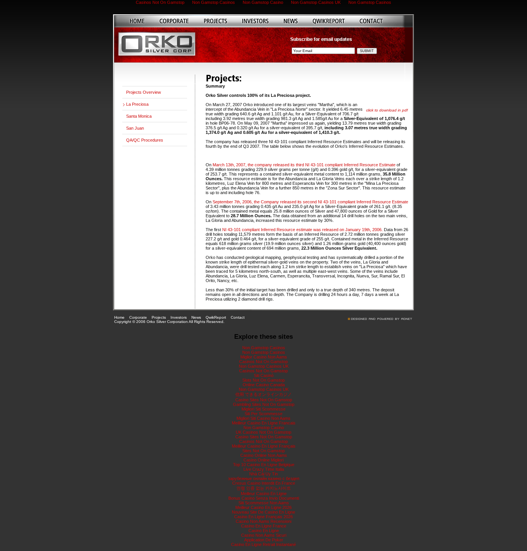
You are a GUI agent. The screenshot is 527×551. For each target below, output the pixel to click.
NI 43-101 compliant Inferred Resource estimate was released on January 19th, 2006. (303, 229)
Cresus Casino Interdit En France (263, 483)
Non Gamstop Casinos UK (264, 366)
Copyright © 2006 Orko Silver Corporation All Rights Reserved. (169, 321)
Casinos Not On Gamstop (263, 361)
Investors (179, 317)
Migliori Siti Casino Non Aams (263, 418)
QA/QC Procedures (144, 140)
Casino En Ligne (263, 530)
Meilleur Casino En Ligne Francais (264, 423)
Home (119, 317)
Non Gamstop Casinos (263, 347)
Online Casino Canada (264, 384)
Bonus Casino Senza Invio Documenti (263, 498)
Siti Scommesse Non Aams (263, 502)
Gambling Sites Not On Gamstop (263, 404)
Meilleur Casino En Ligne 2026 (263, 507)
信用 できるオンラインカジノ (263, 394)
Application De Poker (263, 539)
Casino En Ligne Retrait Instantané (263, 544)
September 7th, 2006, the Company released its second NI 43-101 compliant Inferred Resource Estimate (310, 201)
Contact (238, 317)
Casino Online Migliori (263, 460)
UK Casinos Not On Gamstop (263, 432)
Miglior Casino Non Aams (263, 357)
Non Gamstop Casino (263, 427)
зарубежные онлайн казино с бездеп (263, 478)
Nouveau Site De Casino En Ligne (263, 512)
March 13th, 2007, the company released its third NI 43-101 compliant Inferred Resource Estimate (304, 164)
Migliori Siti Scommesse (263, 409)
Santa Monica (139, 116)
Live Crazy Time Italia (263, 469)
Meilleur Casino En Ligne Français (264, 446)
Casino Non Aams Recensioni (263, 521)
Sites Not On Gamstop (263, 450)
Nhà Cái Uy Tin (263, 474)
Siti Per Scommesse (263, 413)
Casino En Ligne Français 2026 (263, 516)
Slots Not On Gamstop (263, 380)
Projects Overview (143, 92)
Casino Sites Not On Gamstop (263, 399)
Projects (159, 317)
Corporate (138, 317)
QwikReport (216, 317)
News (196, 317)
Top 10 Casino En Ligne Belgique (263, 464)
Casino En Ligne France (263, 526)
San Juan (135, 128)
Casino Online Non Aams (263, 455)
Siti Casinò (264, 375)
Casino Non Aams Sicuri (263, 535)
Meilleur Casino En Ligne (264, 493)
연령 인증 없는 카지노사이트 (263, 488)
